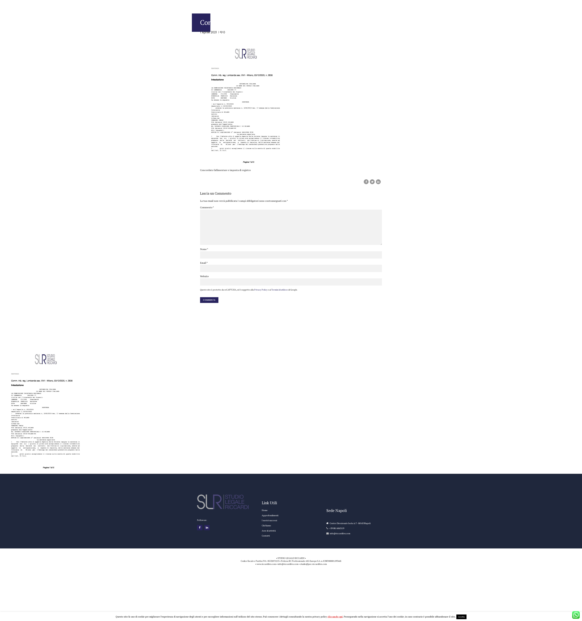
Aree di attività (269, 530)
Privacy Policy (260, 289)
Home (265, 510)
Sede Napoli (336, 510)
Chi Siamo (266, 525)
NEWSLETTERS (313, 5)
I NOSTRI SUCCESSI (292, 5)
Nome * (204, 249)
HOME (252, 5)
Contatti (266, 535)
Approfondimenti (270, 515)
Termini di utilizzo (279, 289)
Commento (207, 207)
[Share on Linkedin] (378, 181)
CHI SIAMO (330, 5)
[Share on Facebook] (366, 181)
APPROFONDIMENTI (268, 5)
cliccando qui (335, 616)
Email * (204, 262)
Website (204, 276)
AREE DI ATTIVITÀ (348, 5)
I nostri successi (269, 520)
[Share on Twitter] (372, 181)
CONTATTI (367, 5)
